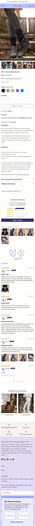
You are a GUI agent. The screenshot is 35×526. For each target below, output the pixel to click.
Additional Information (8, 184)
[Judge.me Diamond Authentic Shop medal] (13, 253)
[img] (5, 268)
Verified (16, 259)
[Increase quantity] (9, 99)
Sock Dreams (7, 75)
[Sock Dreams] (17, 5)
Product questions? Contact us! (11, 191)
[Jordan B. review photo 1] (5, 288)
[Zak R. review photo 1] (5, 357)
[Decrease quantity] (2, 99)
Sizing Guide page (23, 174)
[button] (5, 122)
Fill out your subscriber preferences (12, 485)
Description (5, 125)
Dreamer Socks (13, 78)
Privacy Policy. (16, 509)
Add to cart (17, 106)
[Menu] (2, 6)
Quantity (4, 95)
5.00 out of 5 (22, 203)
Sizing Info (4, 147)
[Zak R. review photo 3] (23, 357)
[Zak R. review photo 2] (14, 357)
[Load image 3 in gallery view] (17, 34)
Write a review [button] (17, 220)
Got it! (17, 513)
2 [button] (16, 381)
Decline (16, 518)
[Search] (5, 6)
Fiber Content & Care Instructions (11, 179)
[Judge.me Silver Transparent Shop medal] (21, 253)
